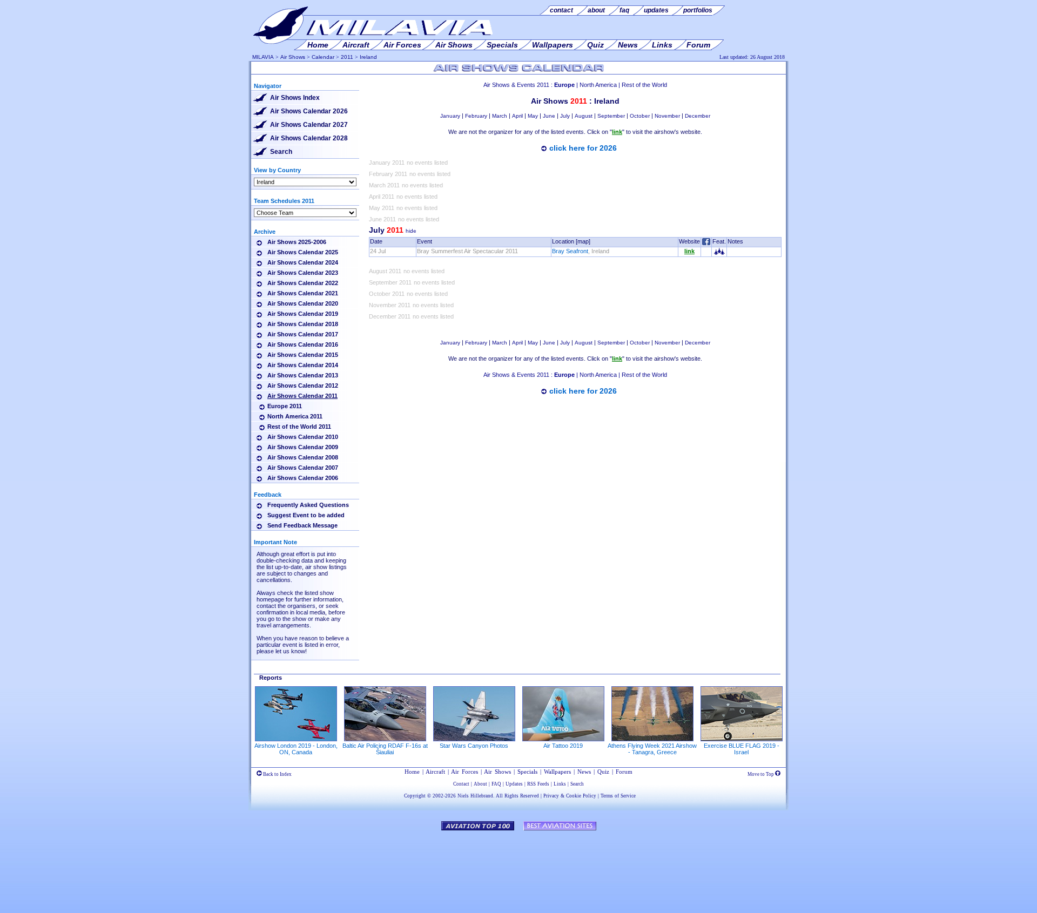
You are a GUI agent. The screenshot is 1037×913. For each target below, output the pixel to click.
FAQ (496, 784)
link (689, 251)
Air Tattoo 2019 (563, 745)
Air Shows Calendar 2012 (302, 385)
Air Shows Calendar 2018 (302, 324)
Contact (461, 784)
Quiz (603, 771)
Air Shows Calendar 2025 (302, 252)
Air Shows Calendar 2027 (309, 125)
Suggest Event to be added (306, 515)
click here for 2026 (583, 148)
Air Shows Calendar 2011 (302, 396)
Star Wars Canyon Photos (474, 745)
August (583, 116)
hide (411, 231)
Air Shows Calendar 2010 (302, 437)
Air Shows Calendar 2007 (302, 467)
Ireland (368, 57)
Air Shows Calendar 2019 (302, 313)
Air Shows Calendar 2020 (302, 303)
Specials (527, 771)
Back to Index (277, 774)
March (499, 116)
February (476, 116)
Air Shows (292, 57)
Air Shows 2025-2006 (296, 242)
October (640, 116)
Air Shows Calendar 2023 (302, 272)
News (584, 771)
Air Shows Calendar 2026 (309, 111)
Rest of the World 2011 (299, 426)
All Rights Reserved (517, 796)
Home (412, 771)
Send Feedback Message (302, 525)
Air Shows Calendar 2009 (302, 447)
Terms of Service (618, 796)
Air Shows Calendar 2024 (302, 262)
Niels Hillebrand (475, 796)
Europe (564, 85)
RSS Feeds (538, 784)
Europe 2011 (284, 406)
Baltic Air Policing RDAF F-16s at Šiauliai (385, 748)
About (480, 784)
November (667, 116)
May (533, 116)
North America (598, 85)
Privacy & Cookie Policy (569, 796)
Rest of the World (644, 85)
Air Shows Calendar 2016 (302, 344)
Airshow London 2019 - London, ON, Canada (296, 748)
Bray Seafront (570, 251)
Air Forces (464, 771)
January (450, 116)
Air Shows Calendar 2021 (302, 293)
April (517, 116)
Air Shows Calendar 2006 (302, 478)
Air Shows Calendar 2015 (302, 354)
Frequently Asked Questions (308, 505)
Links (560, 784)
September (611, 116)
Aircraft (435, 771)
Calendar (323, 57)
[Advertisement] (575, 431)
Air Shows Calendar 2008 (302, 457)
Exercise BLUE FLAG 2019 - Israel (741, 748)
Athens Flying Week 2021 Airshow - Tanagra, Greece (652, 748)
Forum (624, 771)
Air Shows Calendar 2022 (302, 283)
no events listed (427, 162)
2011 (347, 57)
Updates (514, 784)
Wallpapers (557, 771)
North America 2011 (294, 416)
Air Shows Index (295, 98)
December (697, 116)
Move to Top (761, 774)
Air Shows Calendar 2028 (309, 138)
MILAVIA (263, 57)
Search (281, 151)
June (549, 116)
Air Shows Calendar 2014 (302, 365)
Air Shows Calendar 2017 (302, 334)
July (565, 116)
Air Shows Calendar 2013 (302, 375)
